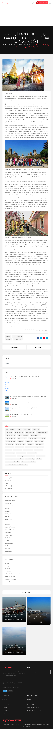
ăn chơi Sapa (21, 456)
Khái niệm (7, 524)
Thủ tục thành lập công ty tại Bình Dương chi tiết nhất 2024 (25, 376)
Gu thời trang (8, 519)
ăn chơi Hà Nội (17, 450)
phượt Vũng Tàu (19, 447)
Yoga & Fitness (8, 551)
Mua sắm (9, 486)
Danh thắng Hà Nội (10, 429)
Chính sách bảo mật (10, 576)
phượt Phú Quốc (9, 444)
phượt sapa (30, 444)
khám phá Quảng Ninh (23, 435)
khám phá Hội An (30, 432)
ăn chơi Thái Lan (40, 456)
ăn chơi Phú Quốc (32, 453)
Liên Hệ (29, 699)
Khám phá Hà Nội (19, 432)
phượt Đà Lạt (29, 447)
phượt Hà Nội (29, 441)
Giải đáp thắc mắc (9, 514)
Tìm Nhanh (11, 619)
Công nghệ (7, 508)
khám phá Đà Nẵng (33, 438)
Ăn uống (8, 478)
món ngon (43, 438)
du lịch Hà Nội (27, 429)
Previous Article (15, 347)
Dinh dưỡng (8, 511)
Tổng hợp (7, 548)
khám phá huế (9, 432)
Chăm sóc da (8, 503)
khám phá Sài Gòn (35, 435)
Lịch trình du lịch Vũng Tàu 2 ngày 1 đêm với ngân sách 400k (25, 402)
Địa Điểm (7, 563)
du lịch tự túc (36, 429)
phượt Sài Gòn (39, 444)
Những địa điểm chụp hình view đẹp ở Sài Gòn (21, 414)
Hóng (6, 522)
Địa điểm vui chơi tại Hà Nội (28, 461)
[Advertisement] (26, 16)
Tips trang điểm (9, 543)
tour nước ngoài (17, 339)
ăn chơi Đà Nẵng (30, 458)
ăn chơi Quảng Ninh (10, 456)
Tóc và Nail (7, 546)
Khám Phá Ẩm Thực (10, 527)
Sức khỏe (9, 488)
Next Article (38, 347)
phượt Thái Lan (9, 447)
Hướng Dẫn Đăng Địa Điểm (34, 710)
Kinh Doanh (8, 532)
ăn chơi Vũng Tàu (10, 458)
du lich (19, 429)
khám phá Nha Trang (42, 432)
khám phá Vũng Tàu (10, 438)
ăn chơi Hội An (38, 450)
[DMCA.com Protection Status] (7, 690)
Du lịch (8, 480)
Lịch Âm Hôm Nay (9, 582)
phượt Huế (20, 441)
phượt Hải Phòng (39, 441)
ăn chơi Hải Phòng (28, 450)
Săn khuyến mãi (9, 538)
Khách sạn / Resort (7, 705)
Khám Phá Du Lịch (10, 93)
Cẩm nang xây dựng (10, 500)
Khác (7, 483)
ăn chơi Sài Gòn (30, 456)
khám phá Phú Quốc (10, 435)
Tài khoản (7, 568)
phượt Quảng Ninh (20, 444)
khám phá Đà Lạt (22, 438)
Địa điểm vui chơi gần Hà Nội (12, 461)
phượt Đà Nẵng (39, 447)
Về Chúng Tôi (8, 571)
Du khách (8, 336)
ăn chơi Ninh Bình (21, 453)
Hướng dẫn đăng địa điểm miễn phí (14, 574)
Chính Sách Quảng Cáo (10, 579)
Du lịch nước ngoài (17, 336)
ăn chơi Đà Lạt (20, 458)
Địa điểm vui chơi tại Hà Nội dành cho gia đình (16, 464)
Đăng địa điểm (8, 566)
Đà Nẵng (39, 458)
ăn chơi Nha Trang (10, 453)
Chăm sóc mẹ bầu (9, 506)
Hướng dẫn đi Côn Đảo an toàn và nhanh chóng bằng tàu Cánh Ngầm (28, 396)
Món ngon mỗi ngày (10, 441)
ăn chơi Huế (8, 450)
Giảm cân (7, 516)
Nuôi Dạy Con (8, 535)
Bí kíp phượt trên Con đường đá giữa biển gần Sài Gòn (24, 408)
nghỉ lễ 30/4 (8, 339)
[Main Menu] (50, 2)
